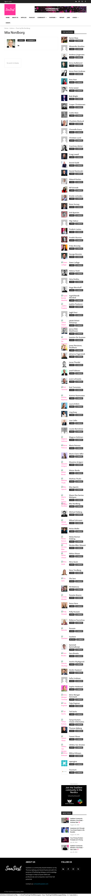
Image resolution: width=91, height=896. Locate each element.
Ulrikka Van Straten (77, 745)
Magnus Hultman (76, 437)
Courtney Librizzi (76, 146)
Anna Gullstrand (75, 63)
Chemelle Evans (75, 129)
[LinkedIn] (76, 1)
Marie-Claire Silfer (76, 454)
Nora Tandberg (75, 570)
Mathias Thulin (75, 479)
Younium (72, 770)
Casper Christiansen (77, 104)
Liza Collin (73, 420)
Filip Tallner (73, 221)
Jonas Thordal (74, 362)
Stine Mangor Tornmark (74, 696)
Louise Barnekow (76, 429)
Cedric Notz (73, 113)
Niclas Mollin (74, 529)
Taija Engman (74, 703)
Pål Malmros (74, 587)
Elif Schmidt (73, 188)
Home (6, 28)
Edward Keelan (75, 179)
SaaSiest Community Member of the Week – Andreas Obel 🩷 (77, 820)
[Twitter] (82, 1)
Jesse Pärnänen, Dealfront (75, 346)
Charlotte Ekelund (76, 121)
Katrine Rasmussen (77, 396)
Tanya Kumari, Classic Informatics (76, 721)
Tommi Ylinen (74, 736)
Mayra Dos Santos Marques (76, 496)
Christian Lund (75, 138)
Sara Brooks (74, 653)
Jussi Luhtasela (75, 379)
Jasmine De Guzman (77, 337)
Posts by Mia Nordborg (23, 28)
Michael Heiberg (75, 512)
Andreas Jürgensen (76, 55)
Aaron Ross (73, 38)
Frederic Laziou (75, 229)
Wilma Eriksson (75, 753)
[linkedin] (18, 45)
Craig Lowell (74, 154)
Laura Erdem (74, 404)
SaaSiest (72, 637)
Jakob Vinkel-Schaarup (74, 322)
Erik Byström (74, 213)
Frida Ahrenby (74, 246)
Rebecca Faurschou (77, 620)
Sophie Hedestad (76, 687)
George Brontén (75, 254)
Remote (72, 628)
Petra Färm (73, 603)
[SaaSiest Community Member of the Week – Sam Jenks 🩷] (65, 847)
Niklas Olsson (74, 554)
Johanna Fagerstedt (77, 354)
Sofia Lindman (75, 678)
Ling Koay (73, 412)
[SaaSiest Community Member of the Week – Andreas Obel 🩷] (65, 820)
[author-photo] (12, 43)
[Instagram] (79, 1)
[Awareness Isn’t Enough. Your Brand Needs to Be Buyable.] (65, 830)
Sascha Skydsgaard (76, 662)
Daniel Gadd (74, 163)
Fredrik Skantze (75, 238)
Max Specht (73, 487)
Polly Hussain (74, 612)
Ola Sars (72, 578)
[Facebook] (85, 1)
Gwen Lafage (74, 262)
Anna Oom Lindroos (77, 71)
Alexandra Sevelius (76, 46)
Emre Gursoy (74, 204)
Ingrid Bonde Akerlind (74, 297)
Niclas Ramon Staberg (74, 538)
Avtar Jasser (74, 88)
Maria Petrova (74, 445)
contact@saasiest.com (41, 884)
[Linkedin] (63, 869)
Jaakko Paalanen (76, 304)
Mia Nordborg (74, 504)
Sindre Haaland (75, 670)
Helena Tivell (74, 271)
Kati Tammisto (75, 387)
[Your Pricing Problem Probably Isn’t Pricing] (65, 839)
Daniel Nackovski (76, 171)
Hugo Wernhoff (75, 287)
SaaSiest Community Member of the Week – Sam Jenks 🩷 (77, 847)
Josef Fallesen (74, 371)
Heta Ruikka (74, 279)
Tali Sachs (73, 712)
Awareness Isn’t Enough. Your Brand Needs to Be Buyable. (77, 830)
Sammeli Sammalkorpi (74, 646)
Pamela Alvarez (75, 595)
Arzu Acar (73, 80)
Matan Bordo (74, 470)
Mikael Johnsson (75, 520)
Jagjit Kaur (73, 312)
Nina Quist (73, 562)
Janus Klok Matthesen (73, 330)
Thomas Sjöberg (75, 728)
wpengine (73, 761)
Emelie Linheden (76, 196)
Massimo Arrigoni (76, 462)
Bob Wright (73, 96)
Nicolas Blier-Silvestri (77, 545)
